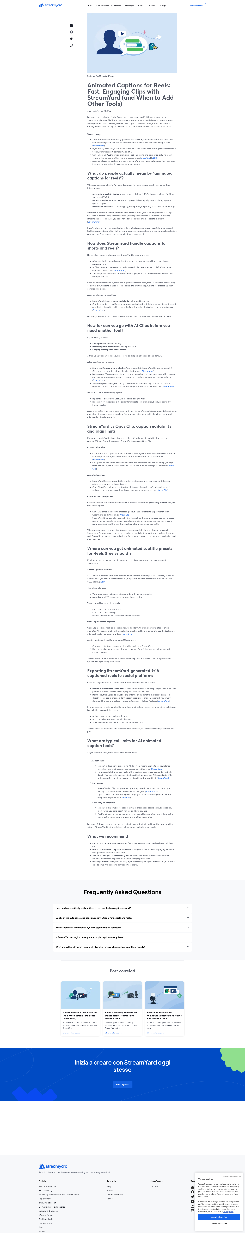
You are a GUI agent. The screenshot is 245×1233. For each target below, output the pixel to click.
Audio (141, 5)
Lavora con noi (53, 1223)
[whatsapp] (71, 45)
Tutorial (151, 5)
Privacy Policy (228, 1212)
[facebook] (71, 32)
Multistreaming (45, 1190)
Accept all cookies (219, 1217)
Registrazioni (45, 1198)
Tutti (90, 5)
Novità (110, 1198)
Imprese (154, 1186)
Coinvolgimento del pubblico (52, 1207)
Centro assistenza (115, 1194)
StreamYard (98, 145)
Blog (115, 1186)
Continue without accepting (232, 1176)
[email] (71, 25)
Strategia (129, 5)
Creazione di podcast (48, 1211)
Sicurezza (43, 1231)
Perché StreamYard (48, 1186)
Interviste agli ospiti (47, 1203)
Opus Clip (145, 157)
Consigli (162, 5)
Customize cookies (219, 1223)
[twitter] (71, 38)
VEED (154, 157)
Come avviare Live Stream (108, 5)
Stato (41, 1227)
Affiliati (115, 1190)
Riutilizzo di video (46, 1219)
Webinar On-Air (46, 1215)
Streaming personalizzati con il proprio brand (59, 1194)
